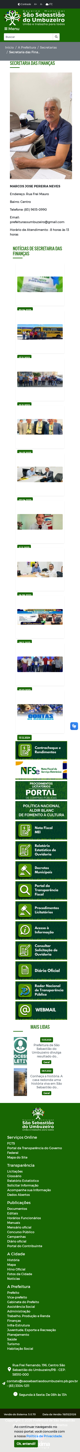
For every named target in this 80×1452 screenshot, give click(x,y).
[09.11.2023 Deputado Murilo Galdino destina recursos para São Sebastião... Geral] (40, 616)
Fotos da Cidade (19, 1274)
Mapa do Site (17, 1157)
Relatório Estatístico (23, 1180)
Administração (18, 1311)
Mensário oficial (19, 1227)
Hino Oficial (16, 1269)
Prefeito (13, 1292)
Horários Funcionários (24, 1218)
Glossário (14, 1176)
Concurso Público (20, 1232)
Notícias (13, 1278)
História (13, 1260)
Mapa (11, 1264)
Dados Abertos (18, 1194)
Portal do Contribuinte (24, 1246)
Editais (12, 1213)
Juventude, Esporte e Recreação (31, 1330)
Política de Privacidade (44, 1436)
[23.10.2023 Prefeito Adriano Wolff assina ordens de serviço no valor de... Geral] (40, 664)
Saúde (12, 1339)
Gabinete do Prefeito (23, 1302)
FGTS (11, 1143)
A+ (35, 4)
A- (41, 4)
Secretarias (48, 47)
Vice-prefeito (17, 1297)
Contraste (25, 4)
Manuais (13, 1222)
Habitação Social (20, 1348)
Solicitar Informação (22, 1185)
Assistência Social (21, 1306)
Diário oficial (16, 1241)
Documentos (17, 1208)
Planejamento (18, 1334)
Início (9, 47)
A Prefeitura (27, 47)
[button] (56, 37)
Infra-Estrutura (18, 1325)
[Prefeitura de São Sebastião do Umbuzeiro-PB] (34, 18)
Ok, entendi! (26, 1443)
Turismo (13, 1344)
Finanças (14, 1320)
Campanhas (16, 1236)
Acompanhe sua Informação (29, 1190)
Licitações (15, 1171)
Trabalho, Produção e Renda (28, 1316)
